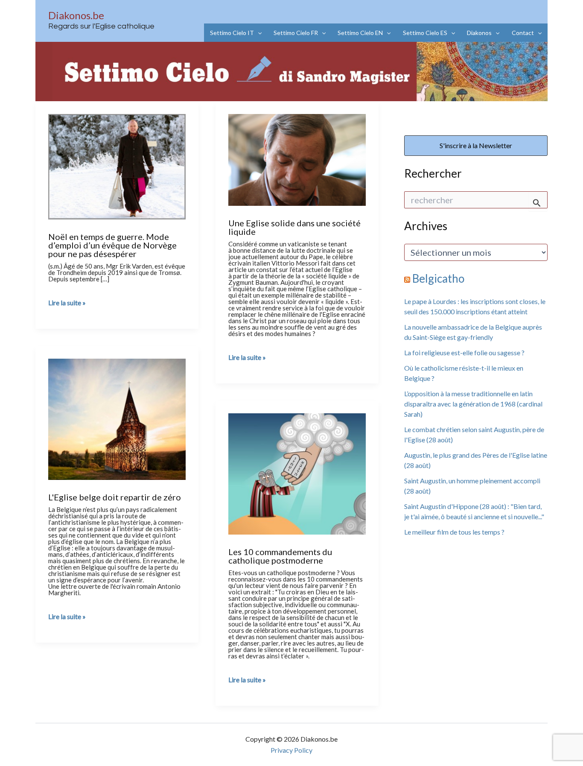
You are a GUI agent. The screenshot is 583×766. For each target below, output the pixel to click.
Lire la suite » (67, 302)
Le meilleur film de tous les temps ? (454, 532)
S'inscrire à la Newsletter (476, 145)
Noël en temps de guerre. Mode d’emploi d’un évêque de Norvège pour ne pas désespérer (112, 245)
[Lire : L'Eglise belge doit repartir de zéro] (117, 418)
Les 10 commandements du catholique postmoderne (280, 556)
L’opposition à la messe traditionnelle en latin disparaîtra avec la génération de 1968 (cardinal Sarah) (473, 403)
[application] (258, 32)
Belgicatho (438, 278)
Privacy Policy (291, 750)
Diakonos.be (76, 15)
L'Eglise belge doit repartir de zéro (114, 497)
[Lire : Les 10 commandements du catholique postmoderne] (297, 473)
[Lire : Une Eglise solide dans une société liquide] (297, 158)
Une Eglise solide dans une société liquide (294, 227)
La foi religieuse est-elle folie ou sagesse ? (464, 352)
